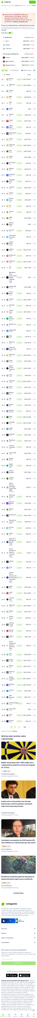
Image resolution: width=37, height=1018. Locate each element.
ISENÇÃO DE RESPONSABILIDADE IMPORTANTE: (15, 980)
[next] (29, 727)
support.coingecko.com (20, 21)
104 (25, 727)
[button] (18, 893)
